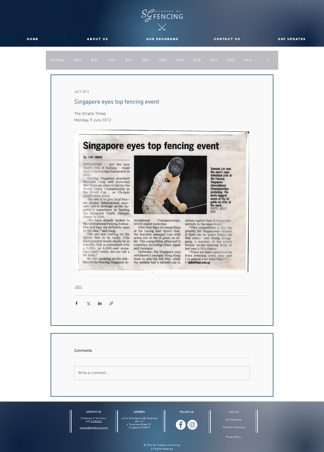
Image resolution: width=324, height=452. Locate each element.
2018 (197, 60)
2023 (111, 60)
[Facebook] (181, 425)
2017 (214, 60)
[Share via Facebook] (76, 303)
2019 (180, 60)
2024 (94, 60)
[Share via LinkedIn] (99, 303)
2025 (77, 60)
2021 (145, 60)
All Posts (57, 60)
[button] (267, 60)
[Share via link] (111, 303)
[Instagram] (192, 425)
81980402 (96, 421)
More (248, 60)
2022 (128, 60)
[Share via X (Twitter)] (88, 303)
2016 (231, 60)
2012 (78, 287)
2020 (163, 60)
